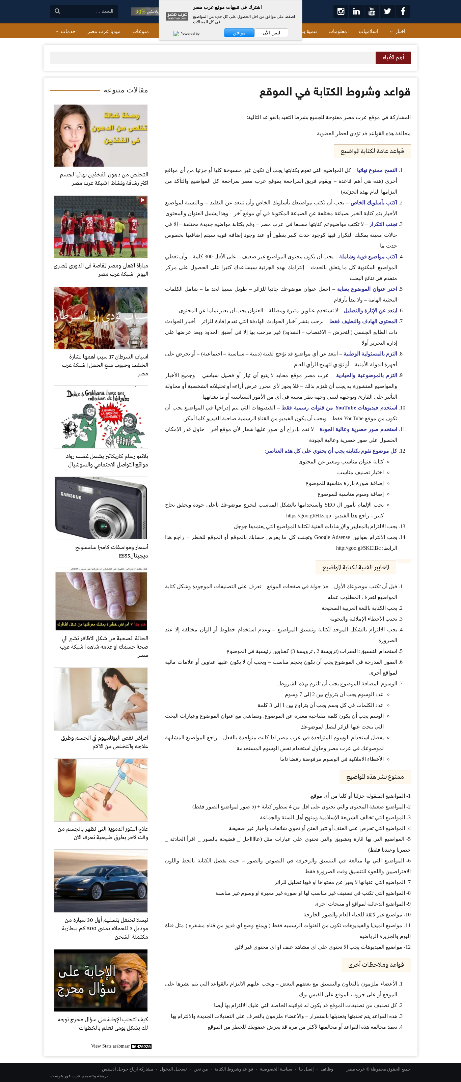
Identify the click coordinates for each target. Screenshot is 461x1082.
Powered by (189, 33)
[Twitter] (387, 11)
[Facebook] (403, 11)
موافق (239, 32)
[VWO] (173, 33)
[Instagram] (340, 11)
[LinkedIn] (356, 11)
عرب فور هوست (65, 1075)
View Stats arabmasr (110, 1046)
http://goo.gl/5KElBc (358, 548)
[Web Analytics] (141, 1046)
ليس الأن (271, 32)
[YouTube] (371, 11)
